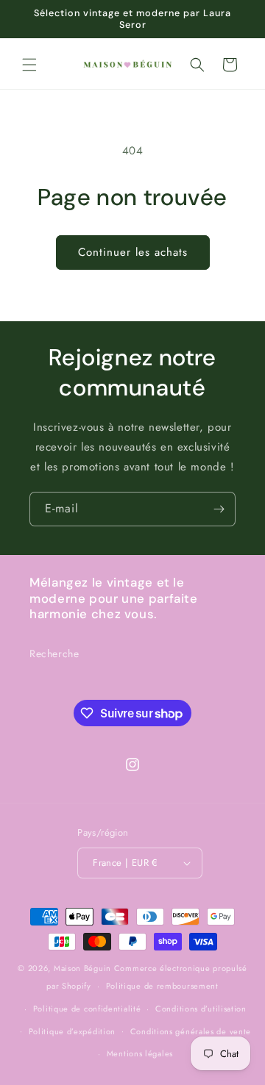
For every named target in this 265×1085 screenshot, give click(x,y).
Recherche (54, 653)
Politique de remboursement (162, 986)
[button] (29, 65)
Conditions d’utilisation (201, 1008)
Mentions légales (140, 1053)
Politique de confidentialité (87, 1008)
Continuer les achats (133, 252)
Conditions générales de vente (190, 1031)
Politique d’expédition (72, 1031)
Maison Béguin (82, 968)
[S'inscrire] (218, 509)
